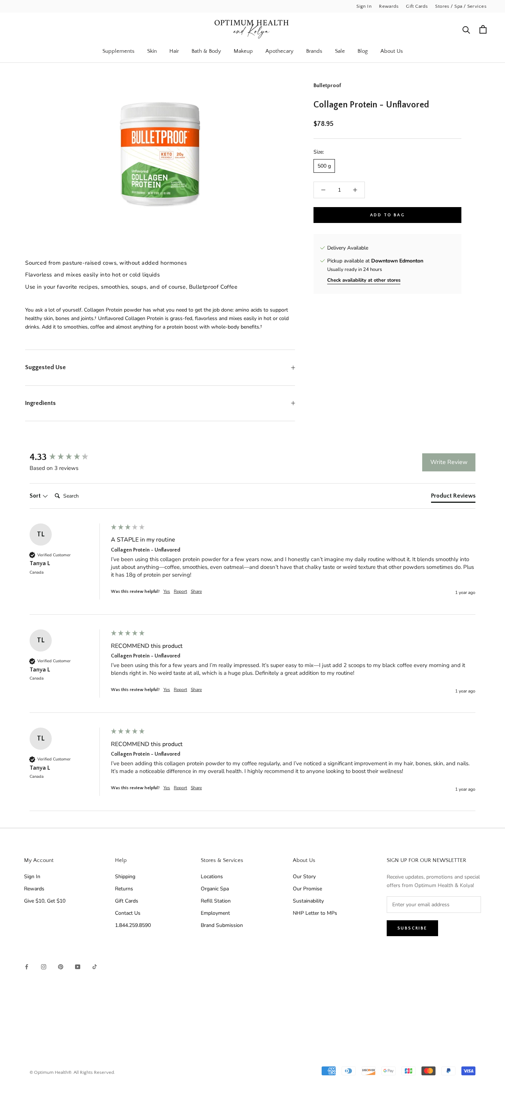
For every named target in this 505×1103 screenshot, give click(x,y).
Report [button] (180, 591)
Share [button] (196, 591)
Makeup (243, 51)
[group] (68, 457)
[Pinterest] (60, 966)
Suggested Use (45, 367)
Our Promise (307, 888)
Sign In (364, 6)
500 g (324, 165)
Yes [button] (166, 591)
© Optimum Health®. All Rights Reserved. (72, 1072)
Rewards (389, 6)
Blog (362, 51)
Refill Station (216, 900)
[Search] (466, 29)
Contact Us (127, 913)
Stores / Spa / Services (461, 6)
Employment (215, 913)
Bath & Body (206, 51)
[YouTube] (77, 966)
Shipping (125, 876)
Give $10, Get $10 (44, 900)
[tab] (453, 497)
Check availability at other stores (363, 280)
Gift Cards (417, 6)
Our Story (304, 876)
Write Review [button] (448, 462)
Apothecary (279, 51)
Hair (174, 51)
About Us (391, 51)
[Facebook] (26, 966)
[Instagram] (43, 966)
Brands (314, 51)
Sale (340, 51)
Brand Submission (222, 925)
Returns (124, 888)
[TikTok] (94, 966)
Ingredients (40, 403)
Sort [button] (36, 495)
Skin (152, 51)
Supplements (118, 51)
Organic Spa (215, 888)
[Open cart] (483, 29)
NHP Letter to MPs (315, 913)
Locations (212, 876)
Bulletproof (327, 85)
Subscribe (412, 928)
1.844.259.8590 (133, 925)
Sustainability (308, 900)
